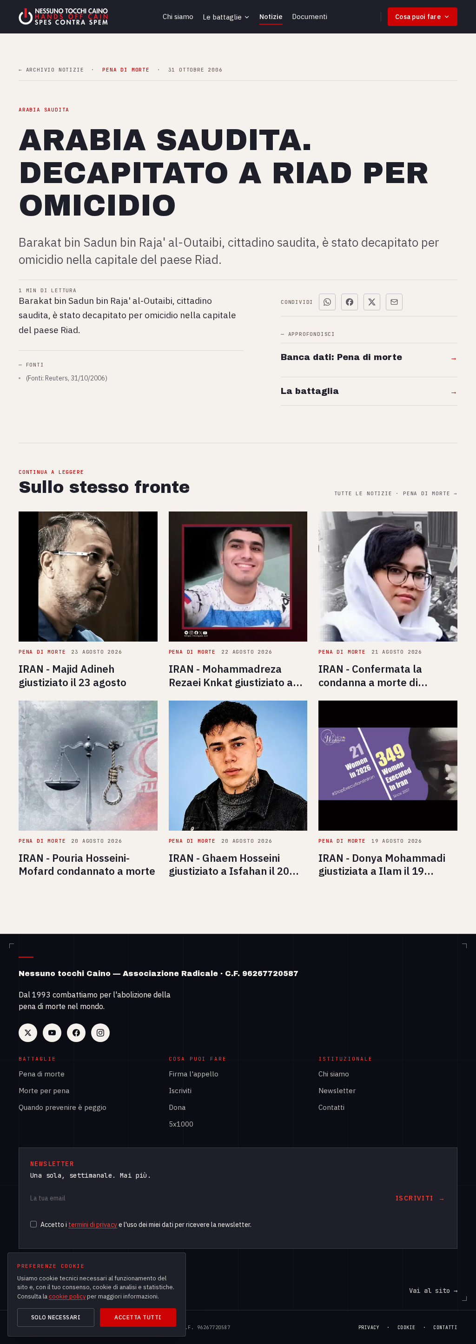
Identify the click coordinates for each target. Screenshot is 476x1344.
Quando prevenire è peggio (62, 1107)
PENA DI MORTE (125, 70)
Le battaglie (222, 17)
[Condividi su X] (372, 302)
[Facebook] (76, 1032)
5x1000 (181, 1124)
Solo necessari (56, 1317)
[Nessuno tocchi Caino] (64, 16)
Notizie (271, 16)
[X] (28, 1032)
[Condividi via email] (394, 302)
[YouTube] (52, 1032)
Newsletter (337, 1090)
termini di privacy (92, 1224)
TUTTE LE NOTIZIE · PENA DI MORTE (395, 494)
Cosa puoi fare (418, 17)
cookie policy (67, 1296)
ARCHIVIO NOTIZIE (51, 70)
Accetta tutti (137, 1317)
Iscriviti (180, 1090)
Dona (177, 1107)
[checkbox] (33, 1224)
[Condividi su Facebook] (349, 302)
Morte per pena (44, 1090)
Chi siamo (178, 16)
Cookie (406, 1327)
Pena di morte (42, 1073)
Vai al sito (433, 1290)
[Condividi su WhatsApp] (327, 302)
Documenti (309, 16)
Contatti (331, 1107)
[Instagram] (100, 1032)
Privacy (369, 1327)
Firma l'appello (193, 1073)
